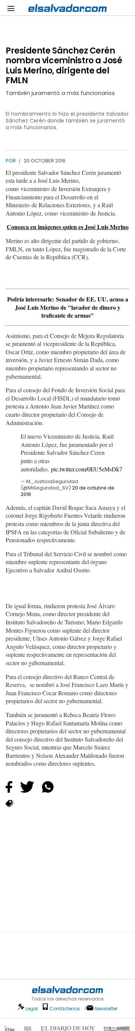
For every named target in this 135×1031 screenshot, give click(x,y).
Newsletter (105, 1008)
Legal (32, 1008)
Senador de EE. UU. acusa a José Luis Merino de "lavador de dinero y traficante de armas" (71, 307)
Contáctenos (65, 1008)
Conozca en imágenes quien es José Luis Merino (68, 226)
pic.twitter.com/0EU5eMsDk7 (86, 469)
